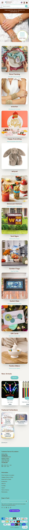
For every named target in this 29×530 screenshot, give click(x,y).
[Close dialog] (27, 247)
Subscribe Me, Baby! (14, 280)
